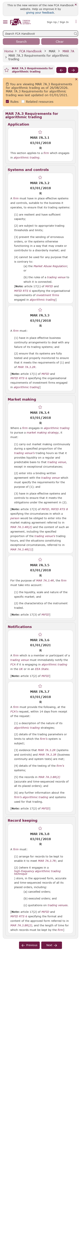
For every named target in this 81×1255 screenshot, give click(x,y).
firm (46, 153)
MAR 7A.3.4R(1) (21, 549)
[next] (73, 70)
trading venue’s (24, 453)
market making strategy (43, 432)
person (14, 518)
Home (8, 51)
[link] (20, 22)
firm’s (43, 739)
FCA (13, 664)
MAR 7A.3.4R (45, 580)
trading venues (57, 905)
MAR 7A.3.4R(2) (21, 526)
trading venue (56, 277)
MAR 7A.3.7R (47, 860)
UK (21, 669)
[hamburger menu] (5, 22)
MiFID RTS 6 (22, 291)
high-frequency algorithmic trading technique (37, 872)
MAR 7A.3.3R (47, 754)
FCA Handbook (30, 51)
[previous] (61, 70)
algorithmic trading (26, 157)
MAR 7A (68, 51)
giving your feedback (40, 12)
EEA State (41, 669)
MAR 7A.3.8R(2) (49, 776)
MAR (52, 51)
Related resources (39, 101)
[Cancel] (76, 79)
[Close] (76, 5)
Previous (31, 945)
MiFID (49, 286)
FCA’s (14, 711)
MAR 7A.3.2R (26, 366)
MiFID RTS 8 (59, 509)
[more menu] (76, 21)
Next (49, 945)
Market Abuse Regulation (50, 266)
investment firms (47, 295)
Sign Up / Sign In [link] (58, 22)
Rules (14, 101)
